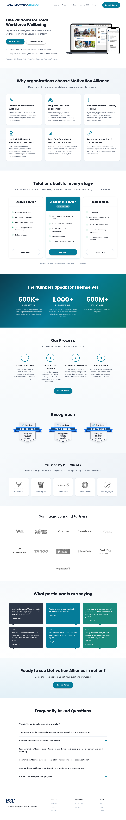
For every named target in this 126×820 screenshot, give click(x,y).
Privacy (102, 803)
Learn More (25, 252)
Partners (74, 5)
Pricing (64, 5)
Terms (102, 811)
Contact (95, 5)
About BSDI (84, 5)
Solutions (55, 5)
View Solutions (36, 41)
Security (102, 807)
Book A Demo (111, 5)
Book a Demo (63, 685)
